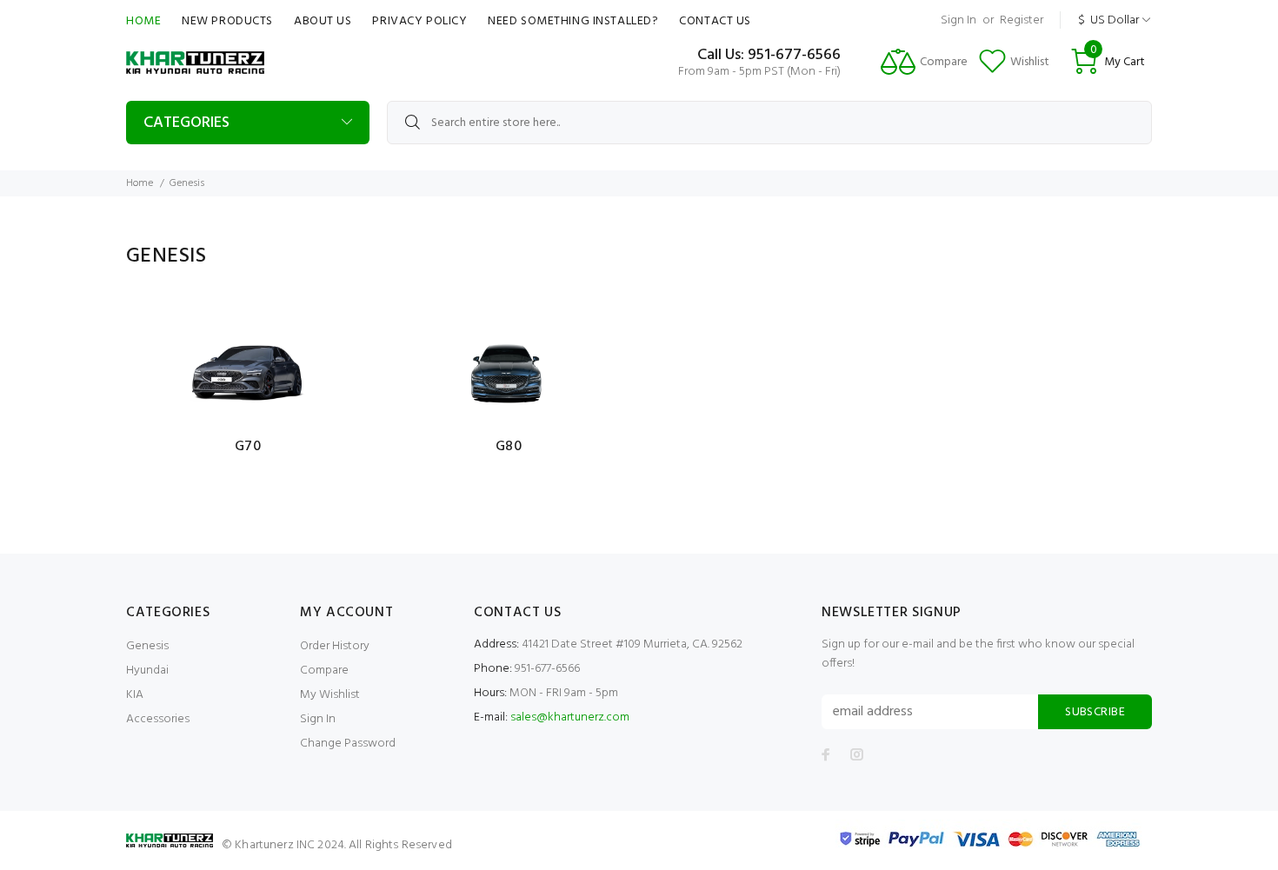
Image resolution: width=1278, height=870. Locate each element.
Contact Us (715, 21)
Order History (334, 646)
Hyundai (147, 671)
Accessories (158, 719)
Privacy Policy (419, 21)
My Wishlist (330, 695)
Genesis (147, 646)
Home (143, 21)
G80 (509, 446)
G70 (248, 446)
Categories (186, 123)
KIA (134, 695)
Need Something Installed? (573, 21)
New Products (227, 21)
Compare (324, 671)
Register (1021, 20)
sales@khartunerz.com (569, 717)
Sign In (958, 20)
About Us (322, 21)
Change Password (348, 744)
